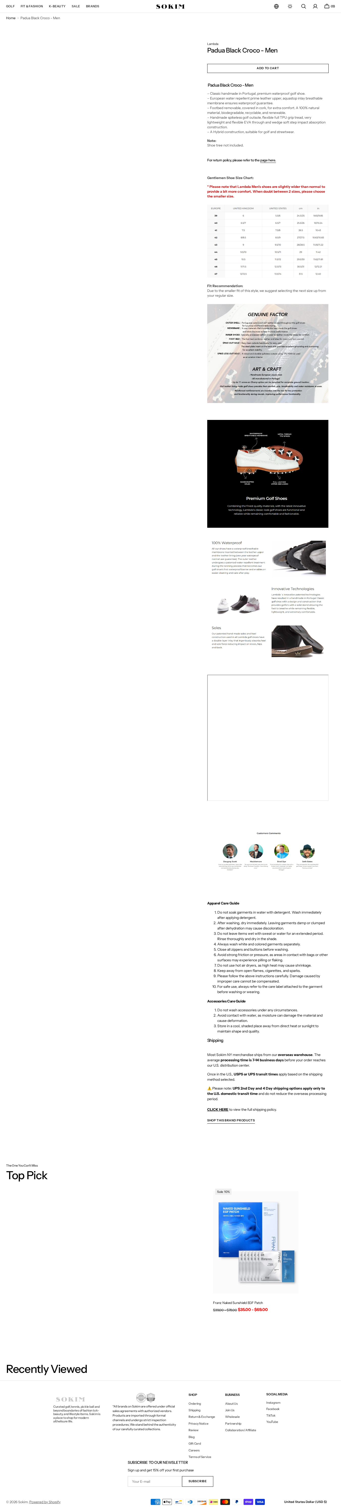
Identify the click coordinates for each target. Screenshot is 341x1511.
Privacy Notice (198, 1423)
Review (193, 1430)
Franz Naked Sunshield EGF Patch (238, 1303)
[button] (276, 6)
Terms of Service (200, 1457)
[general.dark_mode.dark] (290, 6)
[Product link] (255, 1251)
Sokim (23, 1502)
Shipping (194, 1410)
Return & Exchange (202, 1417)
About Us (231, 1403)
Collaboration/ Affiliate (240, 1430)
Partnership (233, 1423)
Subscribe (197, 1481)
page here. (268, 160)
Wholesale (232, 1417)
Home (11, 18)
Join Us (229, 1410)
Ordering (195, 1403)
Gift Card (195, 1443)
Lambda (212, 44)
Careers (194, 1450)
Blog (192, 1437)
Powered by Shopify (45, 1502)
